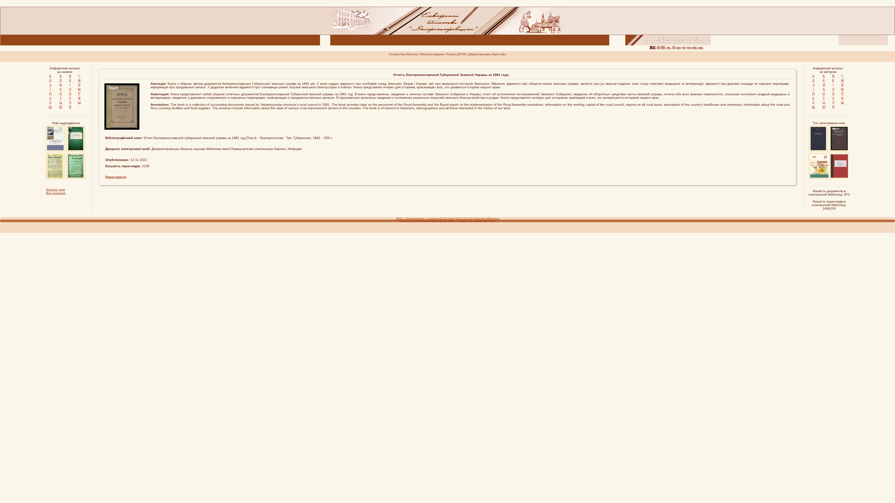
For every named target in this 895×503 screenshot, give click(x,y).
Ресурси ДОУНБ (456, 54)
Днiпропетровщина (479, 54)
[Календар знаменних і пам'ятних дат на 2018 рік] (819, 176)
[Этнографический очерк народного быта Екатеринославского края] (818, 149)
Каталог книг (55, 189)
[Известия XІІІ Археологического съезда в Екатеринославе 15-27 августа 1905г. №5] (839, 176)
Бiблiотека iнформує (432, 54)
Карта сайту (499, 54)
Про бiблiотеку (409, 54)
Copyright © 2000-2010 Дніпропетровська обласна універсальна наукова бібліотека (447, 221)
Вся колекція (55, 193)
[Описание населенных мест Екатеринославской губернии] (839, 149)
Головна (394, 54)
